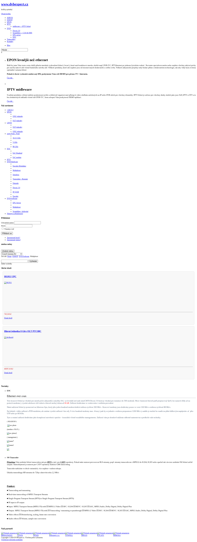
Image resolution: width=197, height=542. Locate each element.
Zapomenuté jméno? (14, 240)
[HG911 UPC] (8, 283)
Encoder (15, 196)
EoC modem (17, 157)
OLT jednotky (17, 121)
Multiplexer (17, 170)
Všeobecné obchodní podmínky (12, 540)
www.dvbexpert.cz (14, 4)
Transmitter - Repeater (20, 179)
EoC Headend (17, 153)
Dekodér (16, 183)
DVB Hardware (12, 162)
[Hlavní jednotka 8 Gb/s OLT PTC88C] (8, 337)
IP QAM (16, 192)
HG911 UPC (10, 276)
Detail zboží (8, 318)
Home (9, 256)
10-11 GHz (16, 138)
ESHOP (15, 256)
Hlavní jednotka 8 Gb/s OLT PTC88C (22, 331)
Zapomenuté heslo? (13, 238)
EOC (8, 149)
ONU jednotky (18, 116)
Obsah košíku (6, 14)
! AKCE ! (10, 110)
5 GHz (15, 142)
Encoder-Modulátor (19, 166)
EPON (9, 112)
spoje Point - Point (13, 134)
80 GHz (15, 147)
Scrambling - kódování (20, 211)
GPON (9, 123)
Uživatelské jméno (7, 223)
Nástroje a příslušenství (15, 214)
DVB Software (12, 198)
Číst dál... (10, 78)
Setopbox (16, 175)
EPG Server (17, 203)
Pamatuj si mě (9, 229)
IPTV (9, 160)
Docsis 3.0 (16, 188)
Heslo (3, 226)
